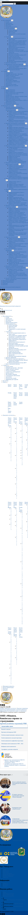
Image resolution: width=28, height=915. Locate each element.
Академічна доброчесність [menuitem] (12, 104)
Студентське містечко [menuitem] (14, 56)
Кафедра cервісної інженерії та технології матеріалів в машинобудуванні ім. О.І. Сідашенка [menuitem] (18, 132)
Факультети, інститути (10, 708)
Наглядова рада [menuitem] (9, 24)
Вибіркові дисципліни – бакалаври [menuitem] (14, 74)
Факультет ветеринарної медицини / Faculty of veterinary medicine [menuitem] (22, 507)
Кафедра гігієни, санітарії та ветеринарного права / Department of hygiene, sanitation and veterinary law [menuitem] (17, 217)
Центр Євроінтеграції (8, 894)
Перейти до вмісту (4, 0)
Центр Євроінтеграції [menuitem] (8, 282)
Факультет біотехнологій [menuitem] (12, 237)
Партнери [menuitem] (5, 283)
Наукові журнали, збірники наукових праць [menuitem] (16, 96)
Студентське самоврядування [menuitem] (13, 77)
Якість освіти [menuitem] (12, 32)
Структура (5, 877)
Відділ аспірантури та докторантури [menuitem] (14, 92)
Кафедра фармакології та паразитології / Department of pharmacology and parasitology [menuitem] (18, 226)
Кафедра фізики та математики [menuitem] (16, 144)
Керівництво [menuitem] (9, 23)
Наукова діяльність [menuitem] (10, 91)
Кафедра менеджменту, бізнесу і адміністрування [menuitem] (16, 193)
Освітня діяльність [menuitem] (10, 28)
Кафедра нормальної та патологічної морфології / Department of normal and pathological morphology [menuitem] (18, 210)
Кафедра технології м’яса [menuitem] (15, 259)
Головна (2, 708)
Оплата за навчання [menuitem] (10, 76)
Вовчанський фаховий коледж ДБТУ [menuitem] (18, 68)
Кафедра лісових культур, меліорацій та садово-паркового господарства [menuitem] (18, 112)
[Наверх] (0, 291)
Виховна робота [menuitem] (10, 79)
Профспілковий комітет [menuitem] (11, 27)
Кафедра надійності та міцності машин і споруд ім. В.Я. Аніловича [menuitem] (18, 136)
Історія (4, 869)
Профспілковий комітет (8, 874)
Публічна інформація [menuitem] (11, 62)
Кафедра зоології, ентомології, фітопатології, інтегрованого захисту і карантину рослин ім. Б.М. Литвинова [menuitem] (18, 154)
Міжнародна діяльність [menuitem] (8, 280)
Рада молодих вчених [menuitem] (11, 102)
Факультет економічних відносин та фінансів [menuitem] (17, 178)
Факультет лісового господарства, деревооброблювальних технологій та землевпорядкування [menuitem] (15, 109)
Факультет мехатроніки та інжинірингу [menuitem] (15, 123)
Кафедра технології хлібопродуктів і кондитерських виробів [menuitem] (17, 252)
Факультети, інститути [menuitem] (8, 105)
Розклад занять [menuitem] (9, 72)
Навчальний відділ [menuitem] (13, 48)
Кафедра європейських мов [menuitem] (15, 197)
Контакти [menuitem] (5, 284)
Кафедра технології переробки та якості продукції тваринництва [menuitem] (18, 244)
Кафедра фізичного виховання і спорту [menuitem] (18, 140)
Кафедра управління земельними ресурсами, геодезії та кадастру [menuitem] (17, 121)
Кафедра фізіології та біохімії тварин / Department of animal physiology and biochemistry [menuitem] (18, 234)
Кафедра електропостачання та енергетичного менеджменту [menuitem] (16, 166)
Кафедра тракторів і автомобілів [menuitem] (16, 127)
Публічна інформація (8, 876)
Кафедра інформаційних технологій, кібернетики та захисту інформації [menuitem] (17, 203)
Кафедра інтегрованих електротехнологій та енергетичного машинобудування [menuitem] (18, 170)
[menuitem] (12, 20)
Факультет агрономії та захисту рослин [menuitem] (15, 145)
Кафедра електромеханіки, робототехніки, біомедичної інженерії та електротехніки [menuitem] (18, 173)
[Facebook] (1, 290)
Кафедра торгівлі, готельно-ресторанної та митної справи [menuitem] (16, 270)
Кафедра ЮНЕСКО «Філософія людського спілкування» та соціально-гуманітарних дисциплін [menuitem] (18, 200)
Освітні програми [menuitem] (13, 30)
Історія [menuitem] (7, 21)
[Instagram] (2, 290)
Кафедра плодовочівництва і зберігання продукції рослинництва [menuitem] (17, 161)
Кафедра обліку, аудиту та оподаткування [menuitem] (15, 182)
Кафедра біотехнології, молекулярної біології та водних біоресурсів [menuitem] (18, 239)
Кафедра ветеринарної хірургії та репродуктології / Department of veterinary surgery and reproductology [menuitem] (17, 213)
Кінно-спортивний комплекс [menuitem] (16, 59)
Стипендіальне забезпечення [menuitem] (13, 81)
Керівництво (6, 870)
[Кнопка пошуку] (15, 4)
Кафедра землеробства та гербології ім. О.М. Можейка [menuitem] (17, 148)
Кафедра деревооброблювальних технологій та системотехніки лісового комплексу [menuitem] (18, 118)
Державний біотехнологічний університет (10, 287)
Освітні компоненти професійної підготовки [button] (12, 740)
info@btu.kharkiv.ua (11, 909)
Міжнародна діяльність (8, 896)
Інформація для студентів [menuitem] (12, 85)
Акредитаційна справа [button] (7, 726)
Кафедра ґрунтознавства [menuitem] (15, 158)
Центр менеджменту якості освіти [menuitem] (17, 43)
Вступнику (5, 884)
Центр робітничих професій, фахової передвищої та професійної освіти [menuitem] (18, 41)
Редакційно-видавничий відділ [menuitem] (16, 49)
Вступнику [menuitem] (5, 87)
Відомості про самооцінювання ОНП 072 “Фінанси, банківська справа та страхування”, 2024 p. (14, 761)
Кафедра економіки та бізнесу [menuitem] (16, 185)
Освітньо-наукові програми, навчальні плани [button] (12, 735)
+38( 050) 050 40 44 (18, 906)
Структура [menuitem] (8, 36)
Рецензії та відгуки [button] (6, 729)
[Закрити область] (1, 5)
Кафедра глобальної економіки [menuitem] (16, 184)
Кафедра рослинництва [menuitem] (14, 156)
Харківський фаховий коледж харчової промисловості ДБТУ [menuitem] (18, 66)
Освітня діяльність (7, 873)
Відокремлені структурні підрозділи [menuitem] (14, 64)
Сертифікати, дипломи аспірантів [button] (9, 749)
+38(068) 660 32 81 (18, 903)
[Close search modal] (1, 2)
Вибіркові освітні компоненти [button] (8, 746)
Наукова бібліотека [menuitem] (10, 90)
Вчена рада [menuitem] (8, 25)
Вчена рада (5, 872)
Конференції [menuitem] (9, 95)
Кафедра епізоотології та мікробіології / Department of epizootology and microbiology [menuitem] (18, 230)
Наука (4, 892)
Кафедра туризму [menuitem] (13, 271)
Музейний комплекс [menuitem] (14, 53)
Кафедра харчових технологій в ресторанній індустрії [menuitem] (16, 261)
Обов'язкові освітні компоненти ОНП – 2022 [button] (12, 743)
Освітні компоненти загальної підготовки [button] (11, 738)
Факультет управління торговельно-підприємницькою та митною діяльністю (14, 709)
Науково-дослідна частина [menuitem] (12, 97)
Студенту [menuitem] (5, 71)
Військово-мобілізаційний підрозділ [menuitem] (17, 61)
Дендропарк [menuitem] (12, 60)
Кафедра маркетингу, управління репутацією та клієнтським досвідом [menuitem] (17, 273)
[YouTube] (4, 290)
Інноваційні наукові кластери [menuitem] (13, 99)
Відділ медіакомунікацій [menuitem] (15, 57)
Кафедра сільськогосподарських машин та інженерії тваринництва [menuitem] (18, 129)
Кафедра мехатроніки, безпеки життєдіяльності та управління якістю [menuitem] (18, 138)
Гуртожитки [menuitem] (9, 83)
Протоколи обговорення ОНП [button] (8, 732)
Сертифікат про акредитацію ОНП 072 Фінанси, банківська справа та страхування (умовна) (15, 765)
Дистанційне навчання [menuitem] (11, 80)
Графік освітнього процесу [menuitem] (12, 75)
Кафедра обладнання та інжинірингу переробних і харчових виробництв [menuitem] (18, 142)
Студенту (5, 883)
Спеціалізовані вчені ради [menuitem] (12, 93)
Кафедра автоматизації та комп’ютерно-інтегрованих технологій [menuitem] (18, 176)
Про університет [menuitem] (7, 20)
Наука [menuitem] (4, 88)
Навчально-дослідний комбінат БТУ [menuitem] (17, 55)
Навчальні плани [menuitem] (13, 31)
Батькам (5, 886)
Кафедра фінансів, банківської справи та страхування (13, 711)
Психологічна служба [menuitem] (11, 84)
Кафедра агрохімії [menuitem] (13, 157)
